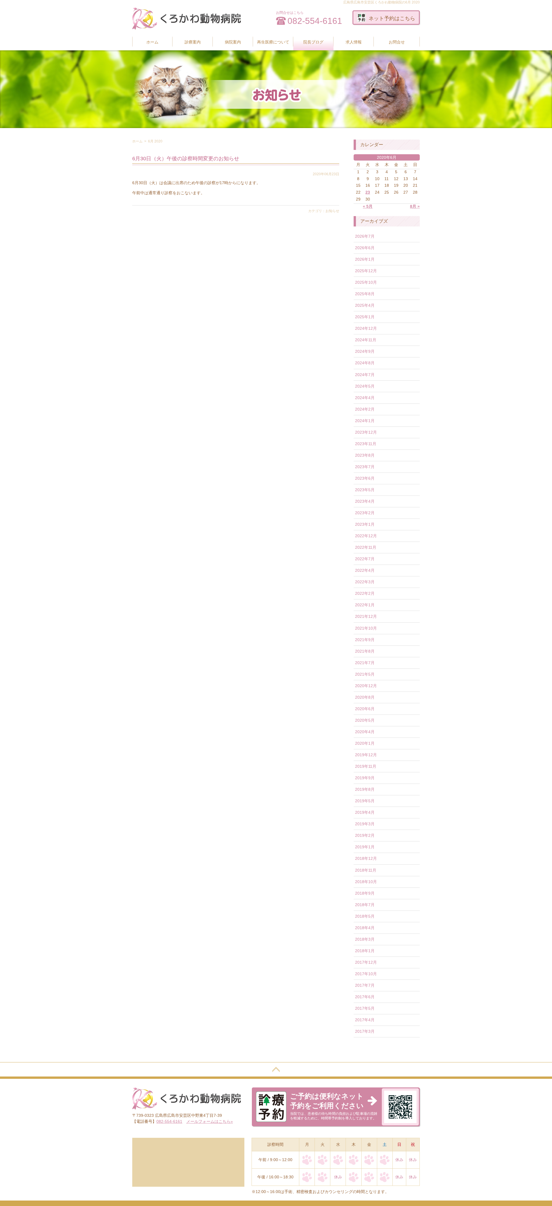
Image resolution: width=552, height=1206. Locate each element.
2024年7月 (365, 374)
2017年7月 (365, 985)
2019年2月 (365, 835)
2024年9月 (365, 351)
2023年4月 (365, 501)
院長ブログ (313, 42)
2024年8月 (365, 363)
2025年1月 (365, 317)
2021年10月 (366, 628)
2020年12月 (366, 685)
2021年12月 (366, 616)
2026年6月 (365, 247)
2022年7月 (365, 559)
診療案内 (193, 42)
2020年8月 (365, 697)
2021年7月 (365, 662)
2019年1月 (365, 847)
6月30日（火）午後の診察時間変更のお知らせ (185, 158)
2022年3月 (365, 582)
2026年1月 (365, 259)
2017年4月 (365, 1020)
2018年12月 (366, 858)
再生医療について (273, 42)
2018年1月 (365, 950)
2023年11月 (365, 443)
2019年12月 (366, 754)
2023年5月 (365, 489)
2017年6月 (365, 996)
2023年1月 (365, 524)
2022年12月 (366, 536)
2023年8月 (365, 455)
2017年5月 (365, 1008)
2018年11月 (365, 870)
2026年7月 (365, 236)
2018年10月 (366, 881)
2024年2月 (365, 409)
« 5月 (368, 206)
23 (367, 192)
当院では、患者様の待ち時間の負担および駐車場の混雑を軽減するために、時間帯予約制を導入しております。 (333, 1106)
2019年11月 (365, 766)
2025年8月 (365, 294)
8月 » (415, 206)
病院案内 (233, 42)
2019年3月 (365, 824)
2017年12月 (366, 962)
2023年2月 (365, 512)
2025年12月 (366, 270)
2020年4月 (365, 731)
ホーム (152, 42)
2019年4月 (365, 812)
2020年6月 (365, 708)
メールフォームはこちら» (209, 1121)
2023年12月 (366, 432)
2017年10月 (366, 973)
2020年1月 (365, 743)
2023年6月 (365, 478)
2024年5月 (365, 386)
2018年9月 (365, 893)
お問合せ (397, 42)
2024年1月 (365, 420)
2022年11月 (365, 547)
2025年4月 (365, 305)
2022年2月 (365, 593)
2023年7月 (365, 466)
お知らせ (332, 211)
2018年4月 (365, 927)
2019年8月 (365, 789)
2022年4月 (365, 570)
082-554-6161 (315, 21)
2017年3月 (365, 1031)
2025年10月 (366, 282)
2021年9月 (365, 639)
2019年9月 (365, 778)
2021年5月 (365, 674)
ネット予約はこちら (392, 18)
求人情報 (354, 42)
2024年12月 (366, 328)
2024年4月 (365, 397)
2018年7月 (365, 904)
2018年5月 (365, 916)
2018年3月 (365, 939)
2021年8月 (365, 651)
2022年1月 (365, 605)
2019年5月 (365, 801)
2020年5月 (365, 720)
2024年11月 (365, 340)
